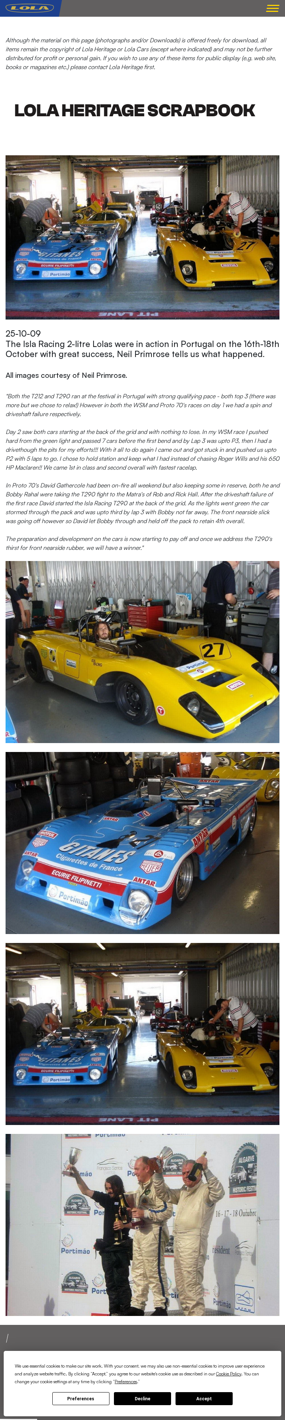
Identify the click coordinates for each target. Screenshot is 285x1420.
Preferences (80, 1398)
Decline (142, 1398)
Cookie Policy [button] (228, 1374)
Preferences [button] (126, 1381)
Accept (204, 1398)
